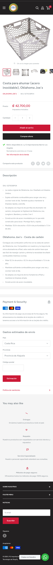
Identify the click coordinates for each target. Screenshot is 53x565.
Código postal (8, 362)
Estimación (12, 378)
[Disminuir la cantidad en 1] (15, 118)
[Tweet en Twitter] (43, 163)
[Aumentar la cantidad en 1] (29, 118)
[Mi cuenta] (42, 7)
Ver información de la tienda (18, 155)
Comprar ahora (26, 136)
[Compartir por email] (48, 163)
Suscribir (11, 521)
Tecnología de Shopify (10, 559)
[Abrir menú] (4, 8)
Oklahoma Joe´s (10, 94)
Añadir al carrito (26, 128)
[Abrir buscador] (37, 7)
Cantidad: (7, 118)
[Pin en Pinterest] (38, 163)
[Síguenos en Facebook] (5, 536)
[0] (48, 8)
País (4, 338)
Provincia (6, 350)
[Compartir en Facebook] (33, 163)
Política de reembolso (11, 390)
